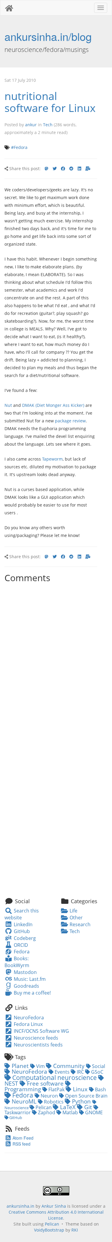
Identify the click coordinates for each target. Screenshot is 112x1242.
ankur (31, 124)
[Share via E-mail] (87, 169)
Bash (100, 1089)
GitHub (21, 931)
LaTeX (68, 1107)
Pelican (43, 1107)
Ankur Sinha (54, 1206)
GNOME (93, 1112)
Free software (45, 1083)
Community (69, 1065)
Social (98, 1066)
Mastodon (24, 972)
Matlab (70, 1112)
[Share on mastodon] (46, 169)
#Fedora (19, 147)
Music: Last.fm (29, 979)
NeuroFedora (28, 1017)
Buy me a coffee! (31, 992)
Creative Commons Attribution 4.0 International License (56, 1215)
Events (62, 1072)
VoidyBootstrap (49, 1230)
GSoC (96, 1072)
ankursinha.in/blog (48, 36)
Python (81, 1101)
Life (72, 910)
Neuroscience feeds (35, 1038)
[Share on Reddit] (71, 169)
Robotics (54, 1101)
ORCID (20, 945)
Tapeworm (52, 459)
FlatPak (56, 1089)
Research (79, 924)
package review (70, 421)
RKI (74, 1230)
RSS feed (20, 1144)
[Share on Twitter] (55, 169)
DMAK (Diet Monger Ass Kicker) (53, 405)
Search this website (21, 914)
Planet (20, 1065)
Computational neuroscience (54, 1077)
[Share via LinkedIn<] (79, 169)
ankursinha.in (20, 1206)
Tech (48, 124)
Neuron (49, 1095)
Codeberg (24, 938)
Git (88, 1107)
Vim (40, 1066)
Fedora (21, 951)
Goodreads (25, 986)
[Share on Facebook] (63, 169)
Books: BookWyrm (16, 962)
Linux (80, 1089)
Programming (23, 1089)
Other (75, 917)
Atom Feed (22, 1138)
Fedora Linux (28, 1024)
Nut (8, 405)
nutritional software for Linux (50, 102)
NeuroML (24, 1101)
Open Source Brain (86, 1095)
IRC (80, 1072)
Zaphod (46, 1112)
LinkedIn (22, 924)
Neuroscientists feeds (38, 1044)
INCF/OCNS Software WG (41, 1031)
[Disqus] (50, 660)
